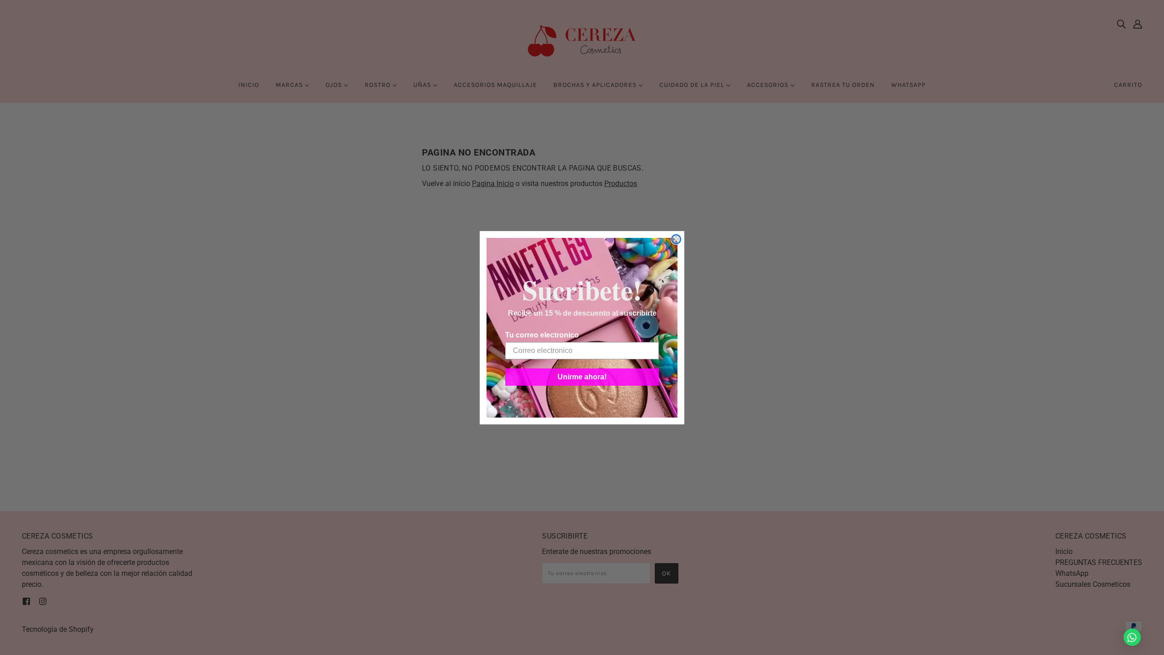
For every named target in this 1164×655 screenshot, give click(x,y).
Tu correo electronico (542, 335)
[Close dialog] (676, 239)
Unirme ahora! (582, 377)
